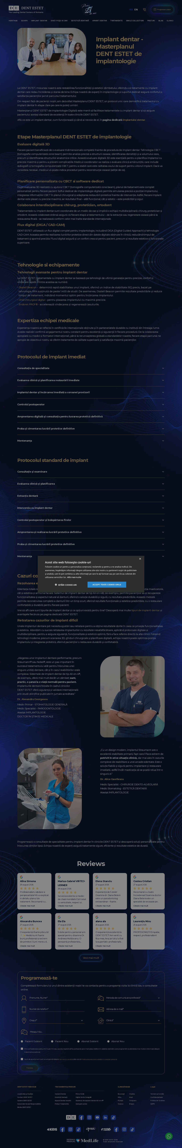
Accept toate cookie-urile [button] (107, 584)
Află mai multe (74, 577)
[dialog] (91, 574)
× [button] (140, 559)
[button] (66, 584)
